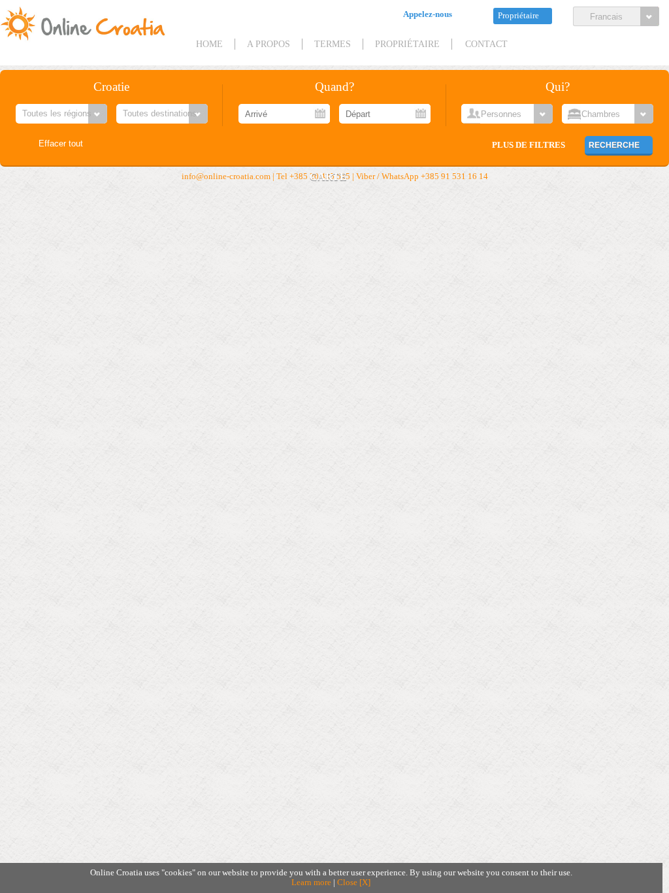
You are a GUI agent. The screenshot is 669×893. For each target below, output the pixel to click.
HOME (209, 44)
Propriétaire (518, 15)
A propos (268, 44)
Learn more (311, 882)
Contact (486, 44)
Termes (332, 44)
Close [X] (353, 882)
